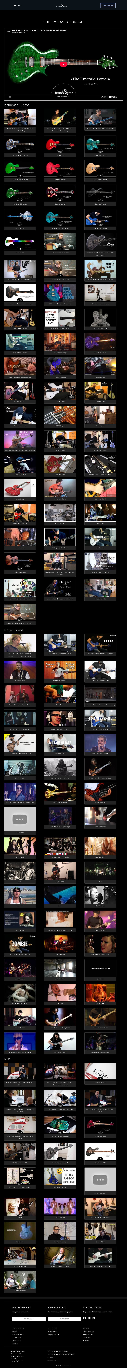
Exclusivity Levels (17, 1334)
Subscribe (64, 1319)
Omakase (15, 1343)
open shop (108, 5)
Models (14, 1331)
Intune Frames (52, 1331)
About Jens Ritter (88, 1331)
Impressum (51, 1357)
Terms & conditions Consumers (57, 1351)
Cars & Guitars (16, 1340)
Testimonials (87, 1337)
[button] (17, 5)
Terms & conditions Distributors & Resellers (61, 1354)
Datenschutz (51, 1361)
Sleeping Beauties (53, 1334)
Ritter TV (86, 1340)
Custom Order (16, 1337)
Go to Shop (29, 1319)
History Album (88, 1334)
